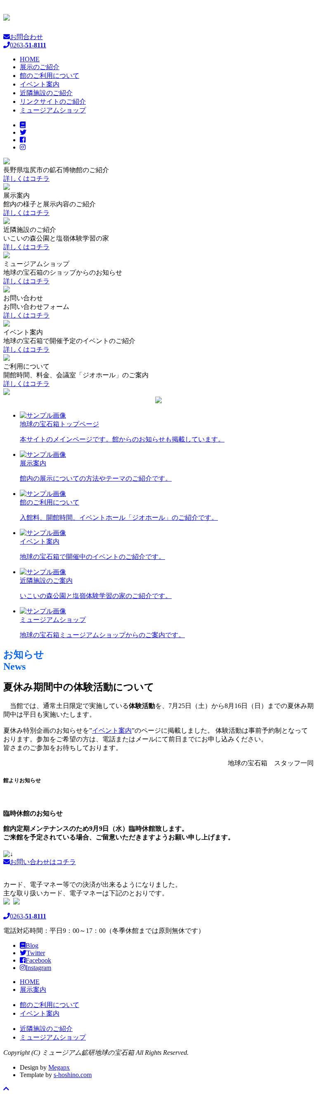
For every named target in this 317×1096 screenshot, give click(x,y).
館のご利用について (49, 75)
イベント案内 (39, 84)
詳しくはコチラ (26, 178)
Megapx (59, 1067)
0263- (28, 916)
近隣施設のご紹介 (46, 92)
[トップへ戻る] (6, 1088)
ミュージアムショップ (53, 110)
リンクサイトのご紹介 (53, 101)
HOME (30, 59)
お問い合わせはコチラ (43, 861)
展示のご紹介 (39, 66)
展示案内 (33, 989)
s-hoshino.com (73, 1074)
